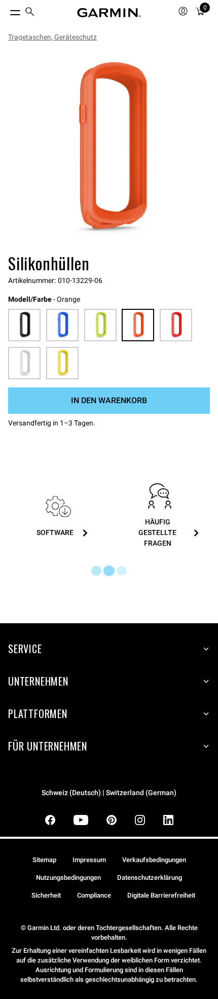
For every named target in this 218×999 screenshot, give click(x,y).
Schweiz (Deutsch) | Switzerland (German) (109, 793)
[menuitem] (30, 13)
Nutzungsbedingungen (68, 877)
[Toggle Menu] (6, 10)
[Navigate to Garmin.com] (109, 12)
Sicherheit (46, 895)
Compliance (94, 895)
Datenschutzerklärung (149, 877)
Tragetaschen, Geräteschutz (52, 37)
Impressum (89, 860)
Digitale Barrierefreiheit (161, 895)
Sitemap (44, 860)
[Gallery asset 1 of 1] (109, 150)
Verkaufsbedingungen (154, 860)
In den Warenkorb (109, 400)
